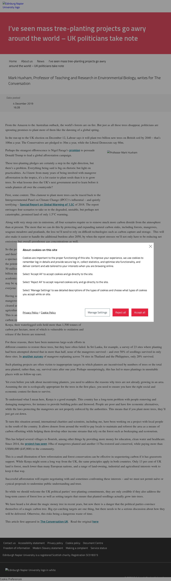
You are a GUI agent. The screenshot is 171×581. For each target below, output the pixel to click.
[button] (150, 246)
